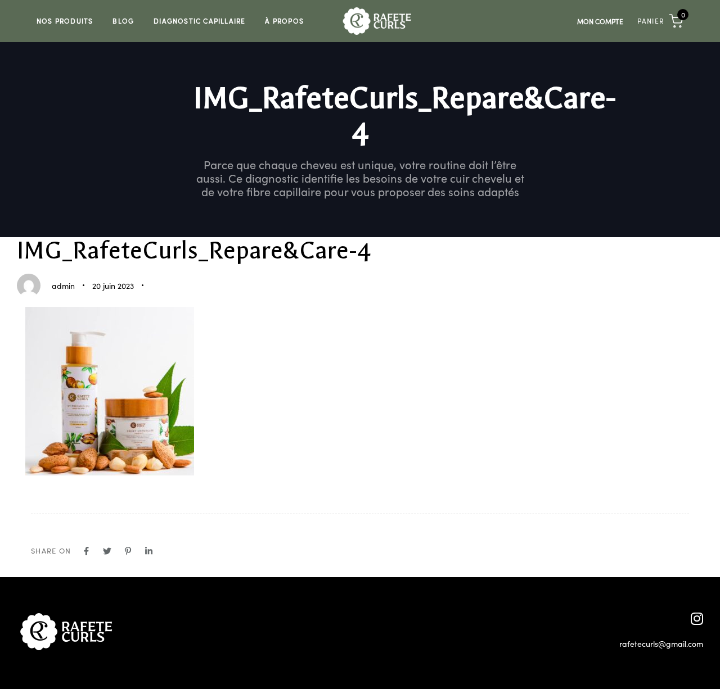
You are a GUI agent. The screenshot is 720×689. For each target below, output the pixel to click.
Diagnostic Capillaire (199, 20)
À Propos (284, 20)
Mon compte (600, 21)
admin (63, 285)
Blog (123, 20)
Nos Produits (65, 20)
